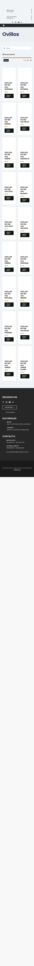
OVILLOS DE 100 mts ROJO (24, 120)
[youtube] (18, 22)
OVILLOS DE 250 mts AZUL (9, 189)
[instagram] (15, 22)
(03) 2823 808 (19, 448)
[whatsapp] (21, 22)
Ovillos (5, 74)
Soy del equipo (10, 412)
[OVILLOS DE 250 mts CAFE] (9, 213)
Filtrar (6, 60)
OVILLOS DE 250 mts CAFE (9, 224)
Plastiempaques (10, 74)
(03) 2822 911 (10, 448)
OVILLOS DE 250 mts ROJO (24, 328)
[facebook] (12, 22)
